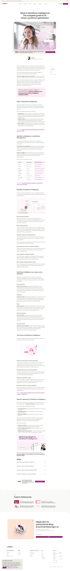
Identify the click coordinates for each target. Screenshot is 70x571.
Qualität (19, 552)
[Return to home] (10, 546)
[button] (67, 0)
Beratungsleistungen (32, 553)
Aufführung (8, 553)
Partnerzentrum (43, 557)
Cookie (16, 565)
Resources (33, 10)
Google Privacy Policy (7, 566)
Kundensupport (32, 552)
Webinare (60, 553)
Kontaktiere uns (43, 558)
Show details (16, 567)
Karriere (42, 553)
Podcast (60, 555)
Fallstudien (60, 552)
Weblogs (54, 552)
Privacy (12, 565)
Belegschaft (8, 552)
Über (42, 552)
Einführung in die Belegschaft (55, 554)
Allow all (4, 567)
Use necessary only (10, 567)
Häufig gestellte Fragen (55, 557)
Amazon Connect (55, 560)
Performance (19, 553)
